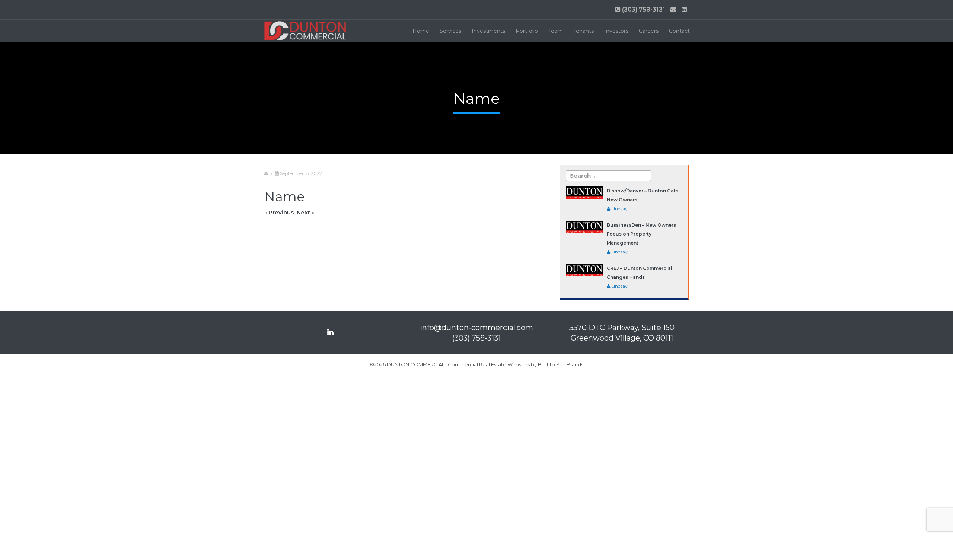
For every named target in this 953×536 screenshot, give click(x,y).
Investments (488, 31)
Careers (649, 31)
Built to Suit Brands (560, 364)
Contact (679, 31)
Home (420, 31)
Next (303, 212)
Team (555, 31)
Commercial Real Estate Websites (489, 364)
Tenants (583, 31)
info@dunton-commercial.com (476, 327)
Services (450, 31)
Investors (616, 31)
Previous (281, 212)
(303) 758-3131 (643, 9)
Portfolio (527, 31)
